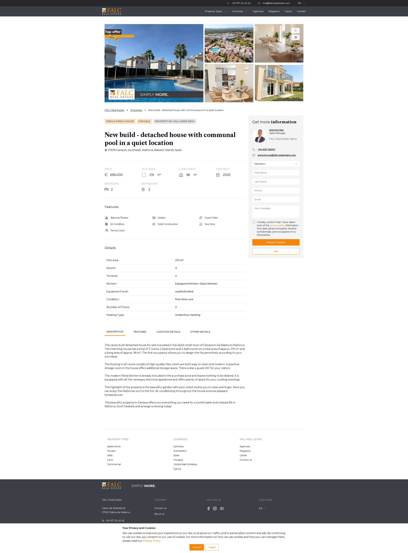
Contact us (246, 459)
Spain (176, 455)
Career (243, 455)
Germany (178, 446)
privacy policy (277, 225)
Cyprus (177, 468)
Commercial (114, 464)
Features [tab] (140, 331)
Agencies (245, 446)
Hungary (178, 459)
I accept (196, 547)
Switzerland (179, 450)
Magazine (245, 450)
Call (276, 251)
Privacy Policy (152, 540)
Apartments (113, 446)
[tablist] (175, 332)
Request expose (275, 242)
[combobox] (276, 164)
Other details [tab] (200, 331)
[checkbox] (253, 222)
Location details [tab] (168, 331)
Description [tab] (114, 331)
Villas (110, 455)
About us (159, 513)
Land (110, 459)
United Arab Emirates (183, 464)
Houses (111, 450)
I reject (212, 547)
